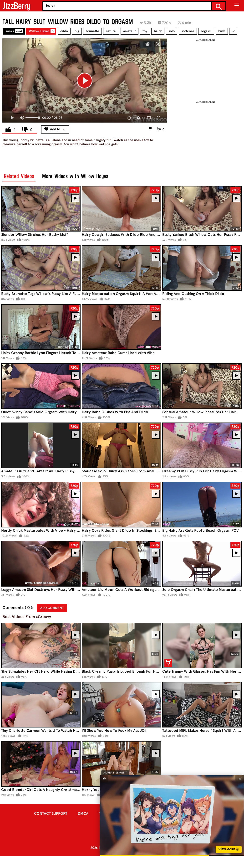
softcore (187, 31)
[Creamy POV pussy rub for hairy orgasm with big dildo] (202, 445)
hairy (158, 31)
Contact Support (50, 813)
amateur (129, 31)
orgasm (206, 31)
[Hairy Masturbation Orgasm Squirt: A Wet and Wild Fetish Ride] (121, 268)
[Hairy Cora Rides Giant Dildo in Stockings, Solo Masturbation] (121, 504)
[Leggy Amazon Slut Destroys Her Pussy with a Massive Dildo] (41, 563)
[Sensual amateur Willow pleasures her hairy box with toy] (202, 386)
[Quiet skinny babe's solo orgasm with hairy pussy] (41, 386)
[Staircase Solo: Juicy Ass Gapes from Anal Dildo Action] (121, 445)
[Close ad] (239, 779)
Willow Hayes (41, 31)
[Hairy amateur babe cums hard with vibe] (121, 327)
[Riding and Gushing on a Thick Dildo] (202, 268)
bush (221, 31)
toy (144, 31)
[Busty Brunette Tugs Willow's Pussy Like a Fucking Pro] (41, 268)
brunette (92, 31)
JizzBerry (16, 6)
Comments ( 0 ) (17, 607)
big (77, 31)
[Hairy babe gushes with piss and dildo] (121, 386)
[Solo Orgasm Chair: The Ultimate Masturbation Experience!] (202, 563)
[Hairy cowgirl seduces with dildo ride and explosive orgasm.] (121, 209)
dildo (64, 31)
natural (111, 31)
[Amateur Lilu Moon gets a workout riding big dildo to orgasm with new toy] (121, 563)
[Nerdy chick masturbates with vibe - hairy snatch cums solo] (41, 504)
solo (171, 31)
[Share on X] (158, 44)
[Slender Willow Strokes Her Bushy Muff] (41, 209)
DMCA (83, 813)
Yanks (14, 31)
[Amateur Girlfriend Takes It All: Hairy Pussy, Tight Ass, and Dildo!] (41, 445)
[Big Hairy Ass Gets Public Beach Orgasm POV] (202, 504)
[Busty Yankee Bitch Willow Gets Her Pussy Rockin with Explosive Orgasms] (202, 209)
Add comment (52, 608)
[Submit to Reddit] (147, 44)
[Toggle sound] (104, 779)
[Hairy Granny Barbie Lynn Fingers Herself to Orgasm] (41, 327)
